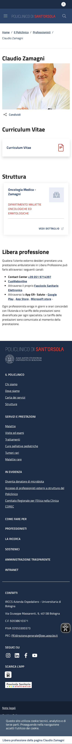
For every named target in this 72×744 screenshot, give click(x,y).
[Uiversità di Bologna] (36, 359)
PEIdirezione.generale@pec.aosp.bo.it (34, 635)
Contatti (11, 593)
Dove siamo (12, 391)
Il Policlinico (21, 32)
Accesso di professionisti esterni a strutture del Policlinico (34, 491)
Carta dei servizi (15, 397)
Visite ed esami (14, 433)
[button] (64, 16)
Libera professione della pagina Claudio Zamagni (33, 740)
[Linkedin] (17, 655)
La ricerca (12, 539)
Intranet (11, 570)
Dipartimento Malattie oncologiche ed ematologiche (24, 208)
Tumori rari (12, 452)
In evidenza (13, 472)
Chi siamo (11, 384)
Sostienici (12, 549)
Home (6, 32)
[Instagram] (8, 655)
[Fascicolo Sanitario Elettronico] (18, 684)
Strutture (11, 404)
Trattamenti (12, 439)
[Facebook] (26, 655)
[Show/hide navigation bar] (5, 15)
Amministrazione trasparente (27, 559)
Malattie (10, 426)
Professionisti (42, 32)
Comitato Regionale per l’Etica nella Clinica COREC (32, 503)
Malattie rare (13, 459)
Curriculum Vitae (19, 147)
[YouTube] (35, 655)
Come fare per (16, 519)
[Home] (36, 16)
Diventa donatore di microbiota (24, 481)
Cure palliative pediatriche (21, 446)
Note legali (9, 708)
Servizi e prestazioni (20, 416)
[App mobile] (8, 674)
